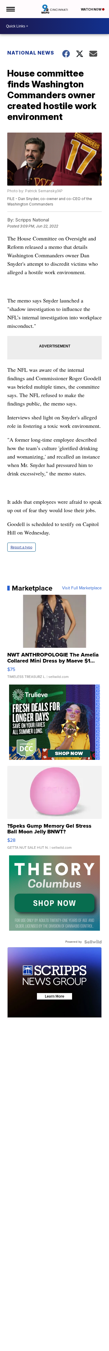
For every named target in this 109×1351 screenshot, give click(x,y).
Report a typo (21, 547)
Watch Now (91, 9)
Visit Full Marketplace (82, 588)
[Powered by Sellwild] (93, 942)
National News (30, 53)
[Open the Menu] (10, 9)
